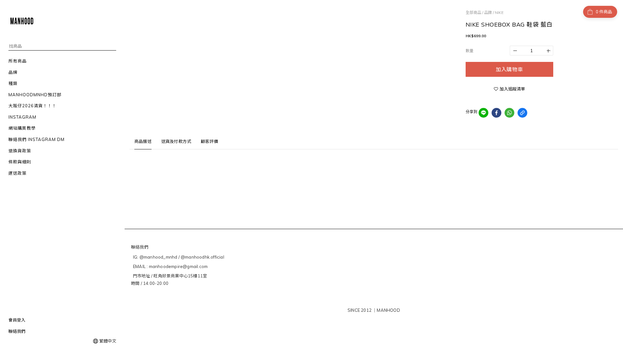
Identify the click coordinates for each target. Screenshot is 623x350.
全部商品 (473, 12)
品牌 (488, 12)
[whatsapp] (509, 113)
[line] (483, 113)
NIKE (499, 12)
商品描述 (143, 141)
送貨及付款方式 (176, 141)
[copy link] (522, 113)
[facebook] (496, 113)
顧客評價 (209, 141)
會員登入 (16, 319)
